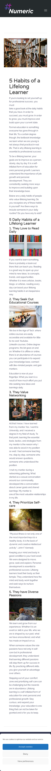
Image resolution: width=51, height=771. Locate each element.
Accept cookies (25, 747)
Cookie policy (19, 767)
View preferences (25, 761)
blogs (12, 284)
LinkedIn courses (17, 344)
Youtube (24, 341)
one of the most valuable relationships (27, 494)
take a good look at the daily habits (26, 108)
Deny (25, 754)
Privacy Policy (30, 767)
